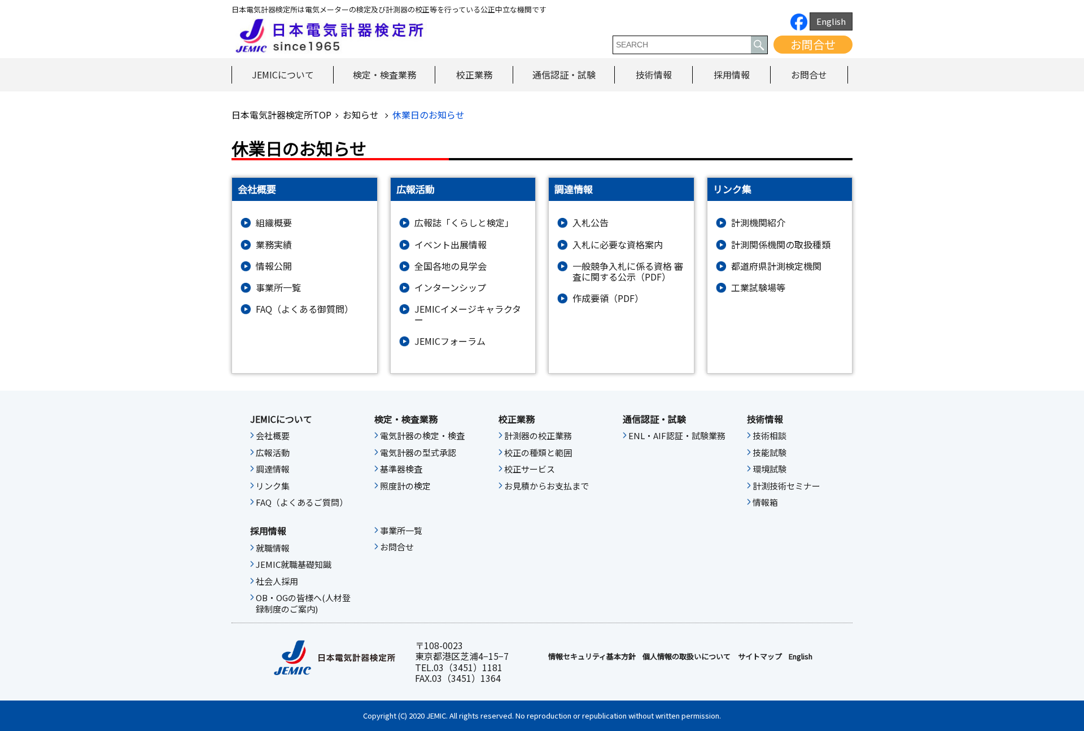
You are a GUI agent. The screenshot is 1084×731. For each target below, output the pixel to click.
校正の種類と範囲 (538, 452)
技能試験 (769, 452)
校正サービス (529, 469)
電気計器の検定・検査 (422, 435)
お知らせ (362, 114)
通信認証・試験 (564, 74)
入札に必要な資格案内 (617, 244)
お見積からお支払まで (546, 486)
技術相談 (769, 435)
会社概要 (273, 435)
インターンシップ (450, 287)
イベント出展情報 (450, 244)
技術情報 (654, 74)
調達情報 (273, 469)
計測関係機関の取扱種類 (781, 244)
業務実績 (274, 244)
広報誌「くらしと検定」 (464, 222)
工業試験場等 (758, 287)
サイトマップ (760, 656)
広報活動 (273, 452)
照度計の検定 (405, 486)
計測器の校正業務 (538, 435)
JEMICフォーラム (450, 341)
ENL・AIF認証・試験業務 (676, 435)
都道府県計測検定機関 (776, 266)
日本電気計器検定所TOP (281, 114)
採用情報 (732, 74)
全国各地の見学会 (450, 266)
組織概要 (274, 222)
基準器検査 (401, 469)
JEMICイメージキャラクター (467, 314)
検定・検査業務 (384, 74)
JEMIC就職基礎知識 (293, 564)
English (831, 21)
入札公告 (590, 222)
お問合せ (813, 44)
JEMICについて (283, 74)
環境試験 (769, 469)
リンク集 (273, 486)
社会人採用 (277, 581)
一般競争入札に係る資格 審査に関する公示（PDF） (627, 271)
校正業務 (474, 74)
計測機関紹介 (758, 222)
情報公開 (274, 266)
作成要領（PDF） (608, 298)
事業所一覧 (278, 287)
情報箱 (765, 502)
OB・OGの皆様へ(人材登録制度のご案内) (303, 603)
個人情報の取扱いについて (686, 656)
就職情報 (273, 548)
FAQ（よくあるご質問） (302, 502)
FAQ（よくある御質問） (304, 309)
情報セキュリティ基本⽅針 (592, 656)
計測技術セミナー (786, 486)
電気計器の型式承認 (418, 452)
